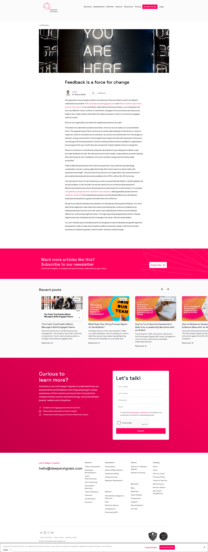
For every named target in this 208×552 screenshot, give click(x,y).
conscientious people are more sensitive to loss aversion (88, 191)
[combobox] (7, 550)
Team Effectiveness (91, 477)
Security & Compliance (158, 492)
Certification (90, 499)
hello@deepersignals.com (60, 468)
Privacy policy (134, 412)
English (5, 550)
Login (161, 7)
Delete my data (71, 537)
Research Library (138, 473)
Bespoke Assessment (114, 480)
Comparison (136, 498)
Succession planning (90, 487)
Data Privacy (158, 484)
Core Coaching (91, 482)
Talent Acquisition (92, 466)
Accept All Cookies (167, 547)
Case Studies (136, 495)
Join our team (159, 473)
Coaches (88, 495)
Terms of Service (160, 480)
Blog (133, 488)
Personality (110, 466)
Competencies (111, 477)
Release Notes (137, 505)
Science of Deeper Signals (139, 467)
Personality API (111, 512)
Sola (107, 502)
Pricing (138, 7)
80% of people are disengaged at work (100, 103)
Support (134, 502)
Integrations (110, 509)
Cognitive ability (112, 473)
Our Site (134, 509)
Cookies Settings (151, 547)
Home (155, 466)
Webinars (135, 491)
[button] (88, 6)
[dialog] (104, 547)
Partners (88, 502)
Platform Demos (112, 505)
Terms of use (145, 412)
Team (155, 470)
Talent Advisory (91, 492)
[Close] (204, 547)
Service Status (159, 487)
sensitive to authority (73, 195)
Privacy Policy (159, 477)
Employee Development (90, 471)
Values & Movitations (114, 470)
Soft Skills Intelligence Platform (114, 497)
